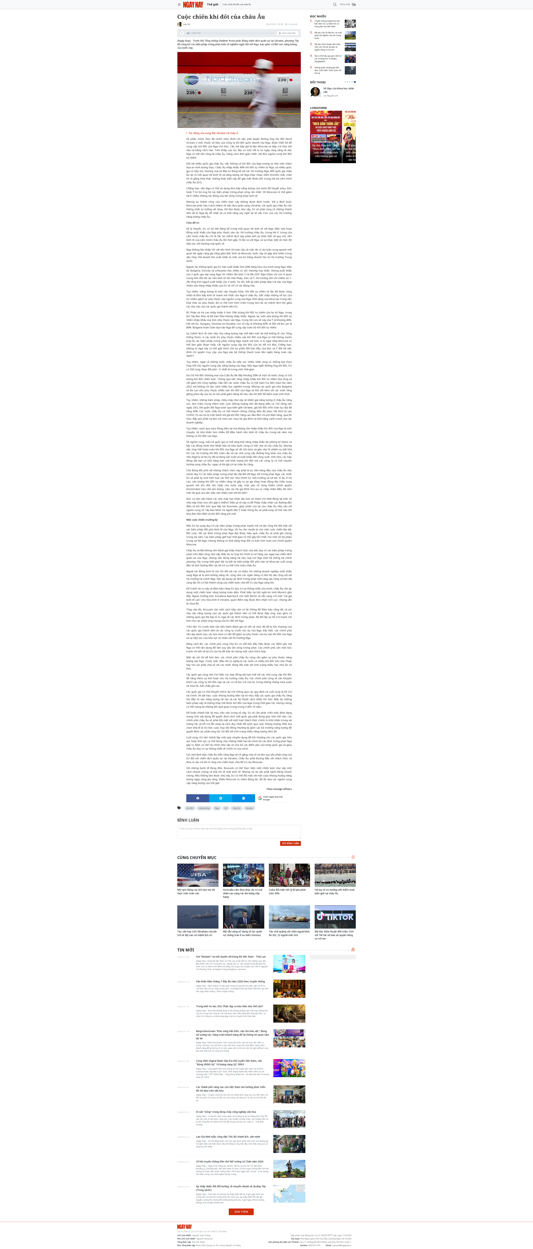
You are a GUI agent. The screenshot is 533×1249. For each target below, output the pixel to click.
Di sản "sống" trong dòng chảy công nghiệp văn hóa (226, 1111)
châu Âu (236, 808)
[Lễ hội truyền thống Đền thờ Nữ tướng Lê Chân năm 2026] (289, 1169)
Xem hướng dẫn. (284, 810)
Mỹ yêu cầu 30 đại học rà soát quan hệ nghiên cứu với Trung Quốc (328, 35)
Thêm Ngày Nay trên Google (273, 798)
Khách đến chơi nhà (334, 90)
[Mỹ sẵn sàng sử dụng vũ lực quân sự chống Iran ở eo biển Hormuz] (243, 917)
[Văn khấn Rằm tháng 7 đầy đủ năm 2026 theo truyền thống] (289, 989)
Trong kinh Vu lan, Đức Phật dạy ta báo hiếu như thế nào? (229, 1006)
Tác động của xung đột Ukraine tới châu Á (213, 133)
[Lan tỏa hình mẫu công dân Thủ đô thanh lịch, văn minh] (289, 1144)
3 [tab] (350, 82)
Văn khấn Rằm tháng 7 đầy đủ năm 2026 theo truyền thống (230, 981)
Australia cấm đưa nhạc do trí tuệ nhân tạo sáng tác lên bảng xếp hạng (242, 893)
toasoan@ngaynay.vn (341, 1245)
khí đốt (190, 808)
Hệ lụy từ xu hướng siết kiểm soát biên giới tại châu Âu (335, 891)
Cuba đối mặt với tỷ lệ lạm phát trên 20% (287, 891)
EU (226, 808)
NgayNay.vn (193, 4)
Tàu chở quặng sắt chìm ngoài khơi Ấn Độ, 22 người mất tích (289, 933)
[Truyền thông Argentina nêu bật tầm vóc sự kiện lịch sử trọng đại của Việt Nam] (350, 24)
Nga (217, 808)
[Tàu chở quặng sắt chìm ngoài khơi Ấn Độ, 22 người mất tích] (289, 917)
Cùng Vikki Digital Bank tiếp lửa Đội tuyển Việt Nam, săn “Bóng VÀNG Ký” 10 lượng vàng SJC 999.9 (229, 1062)
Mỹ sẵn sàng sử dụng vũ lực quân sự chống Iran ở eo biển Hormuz (242, 933)
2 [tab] (348, 82)
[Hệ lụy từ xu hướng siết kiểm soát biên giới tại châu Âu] (335, 875)
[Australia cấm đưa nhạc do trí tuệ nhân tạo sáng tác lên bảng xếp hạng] (243, 875)
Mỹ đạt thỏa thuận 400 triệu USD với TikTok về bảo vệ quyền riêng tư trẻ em (327, 47)
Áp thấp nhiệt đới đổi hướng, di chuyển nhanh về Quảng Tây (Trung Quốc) (231, 1188)
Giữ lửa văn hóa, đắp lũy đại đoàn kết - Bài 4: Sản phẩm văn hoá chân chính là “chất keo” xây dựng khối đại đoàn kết (326, 149)
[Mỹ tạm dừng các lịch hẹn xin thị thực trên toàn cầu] (197, 875)
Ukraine (249, 808)
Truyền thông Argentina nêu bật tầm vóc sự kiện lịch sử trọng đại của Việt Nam (327, 24)
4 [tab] (353, 82)
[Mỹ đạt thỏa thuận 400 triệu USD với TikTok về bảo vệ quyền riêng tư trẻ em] (350, 47)
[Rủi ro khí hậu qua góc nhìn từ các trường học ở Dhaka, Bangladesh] (350, 59)
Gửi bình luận (290, 843)
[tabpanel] (333, 91)
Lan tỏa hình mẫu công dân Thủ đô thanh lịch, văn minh (228, 1136)
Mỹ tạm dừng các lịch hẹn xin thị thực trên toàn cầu (196, 891)
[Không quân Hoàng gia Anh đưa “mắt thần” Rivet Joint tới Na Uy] (350, 70)
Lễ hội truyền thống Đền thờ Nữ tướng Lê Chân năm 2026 (229, 1161)
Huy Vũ (186, 24)
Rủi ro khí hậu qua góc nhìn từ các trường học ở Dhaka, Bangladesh (328, 59)
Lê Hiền (326, 94)
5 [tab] (355, 82)
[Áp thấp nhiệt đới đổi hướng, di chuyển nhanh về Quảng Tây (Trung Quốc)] (289, 1194)
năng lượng (204, 808)
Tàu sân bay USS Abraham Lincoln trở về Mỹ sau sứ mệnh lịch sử (197, 933)
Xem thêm (241, 1211)
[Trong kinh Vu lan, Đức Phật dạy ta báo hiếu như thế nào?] (289, 1014)
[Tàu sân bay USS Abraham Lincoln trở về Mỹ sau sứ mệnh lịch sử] (197, 917)
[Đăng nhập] (354, 4)
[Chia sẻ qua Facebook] (197, 798)
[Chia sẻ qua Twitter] (220, 798)
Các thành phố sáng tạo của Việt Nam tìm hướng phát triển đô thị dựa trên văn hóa (230, 1088)
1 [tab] (345, 82)
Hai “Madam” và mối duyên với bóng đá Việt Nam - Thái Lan (231, 956)
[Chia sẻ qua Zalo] (243, 798)
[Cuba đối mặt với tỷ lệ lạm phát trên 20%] (289, 875)
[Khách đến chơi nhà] (315, 91)
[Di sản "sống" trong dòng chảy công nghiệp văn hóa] (289, 1119)
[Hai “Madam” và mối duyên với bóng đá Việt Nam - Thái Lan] (289, 964)
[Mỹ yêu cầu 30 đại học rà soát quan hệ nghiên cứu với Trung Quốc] (350, 35)
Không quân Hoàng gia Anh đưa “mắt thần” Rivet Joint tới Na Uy (328, 70)
